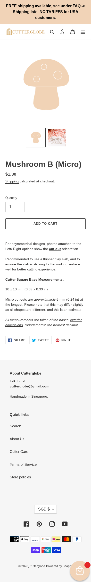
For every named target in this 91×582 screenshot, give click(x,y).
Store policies (20, 477)
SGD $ (44, 509)
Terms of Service (23, 464)
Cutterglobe (37, 566)
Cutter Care (19, 451)
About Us (17, 439)
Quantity (11, 198)
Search (15, 426)
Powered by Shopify (59, 566)
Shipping (12, 181)
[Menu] (83, 32)
